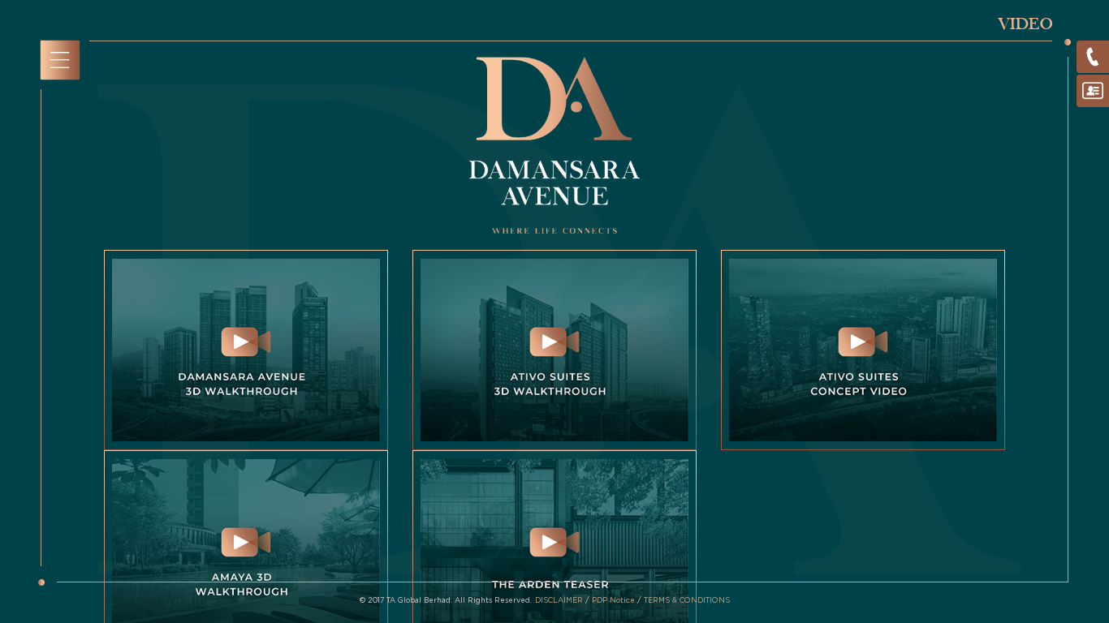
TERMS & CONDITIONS (687, 600)
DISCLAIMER (560, 600)
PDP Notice (614, 600)
